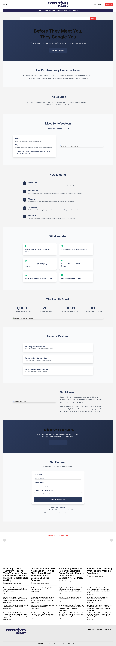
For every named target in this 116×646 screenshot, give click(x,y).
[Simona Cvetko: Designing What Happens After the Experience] (100, 556)
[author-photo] (4, 583)
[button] (6, 4)
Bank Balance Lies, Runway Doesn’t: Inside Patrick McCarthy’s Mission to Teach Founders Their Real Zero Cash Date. (98, 590)
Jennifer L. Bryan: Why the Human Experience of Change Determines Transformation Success (97, 598)
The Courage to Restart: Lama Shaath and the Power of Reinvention (44, 605)
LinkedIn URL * (39, 482)
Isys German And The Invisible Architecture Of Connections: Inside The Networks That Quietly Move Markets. (15, 598)
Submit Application (58, 499)
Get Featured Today (58, 442)
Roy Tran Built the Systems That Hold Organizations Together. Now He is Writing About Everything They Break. (70, 589)
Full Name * (38, 475)
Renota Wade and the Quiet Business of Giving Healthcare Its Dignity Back (15, 605)
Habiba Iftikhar (8, 583)
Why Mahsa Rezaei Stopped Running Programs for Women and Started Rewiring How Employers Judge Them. (43, 598)
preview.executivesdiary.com (61, 210)
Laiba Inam (91, 576)
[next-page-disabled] (111, 540)
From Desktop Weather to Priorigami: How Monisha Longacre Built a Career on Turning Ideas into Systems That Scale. (100, 606)
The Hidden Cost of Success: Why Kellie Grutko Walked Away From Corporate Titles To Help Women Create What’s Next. (99, 615)
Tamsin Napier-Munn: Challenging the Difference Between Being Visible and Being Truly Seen (15, 589)
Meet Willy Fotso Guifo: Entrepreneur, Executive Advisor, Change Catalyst (70, 598)
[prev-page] (4, 540)
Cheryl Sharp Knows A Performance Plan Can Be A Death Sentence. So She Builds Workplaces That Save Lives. (71, 606)
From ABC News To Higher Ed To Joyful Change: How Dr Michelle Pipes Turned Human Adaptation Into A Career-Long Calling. (15, 615)
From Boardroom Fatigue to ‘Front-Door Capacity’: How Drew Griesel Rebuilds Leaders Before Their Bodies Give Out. (43, 614)
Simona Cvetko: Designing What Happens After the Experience (99, 570)
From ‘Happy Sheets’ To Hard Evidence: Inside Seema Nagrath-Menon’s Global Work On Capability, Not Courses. (71, 573)
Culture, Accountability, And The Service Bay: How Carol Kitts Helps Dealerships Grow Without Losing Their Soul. (71, 614)
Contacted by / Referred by (43, 490)
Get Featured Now (58, 50)
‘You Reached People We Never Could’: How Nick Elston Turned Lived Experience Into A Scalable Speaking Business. (43, 574)
